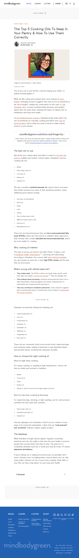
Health (10, 519)
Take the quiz (47, 526)
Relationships (12, 533)
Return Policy (70, 547)
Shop (46, 514)
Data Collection (70, 550)
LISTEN (47, 4)
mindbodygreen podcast (36, 519)
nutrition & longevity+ (21, 522)
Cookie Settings (67, 552)
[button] (32, 45)
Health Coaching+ (23, 519)
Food (9, 522)
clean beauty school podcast (36, 524)
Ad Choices (63, 550)
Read (11, 514)
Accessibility (57, 550)
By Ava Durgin (25, 45)
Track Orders (47, 523)
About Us (46, 531)
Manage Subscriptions (47, 519)
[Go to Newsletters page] (66, 3)
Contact (45, 529)
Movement (11, 524)
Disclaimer (57, 547)
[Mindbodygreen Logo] (12, 3)
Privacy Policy (63, 547)
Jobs (57, 545)
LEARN (38, 4)
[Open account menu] (74, 3)
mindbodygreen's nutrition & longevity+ (44, 143)
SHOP (58, 4)
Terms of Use (69, 545)
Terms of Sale (62, 545)
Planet (10, 536)
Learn (21, 514)
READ (28, 4)
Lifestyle (10, 527)
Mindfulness (12, 530)
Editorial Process (59, 552)
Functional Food (21, 24)
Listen (35, 514)
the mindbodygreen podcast (28, 118)
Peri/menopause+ (23, 526)
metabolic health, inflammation (27, 255)
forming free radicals (41, 276)
